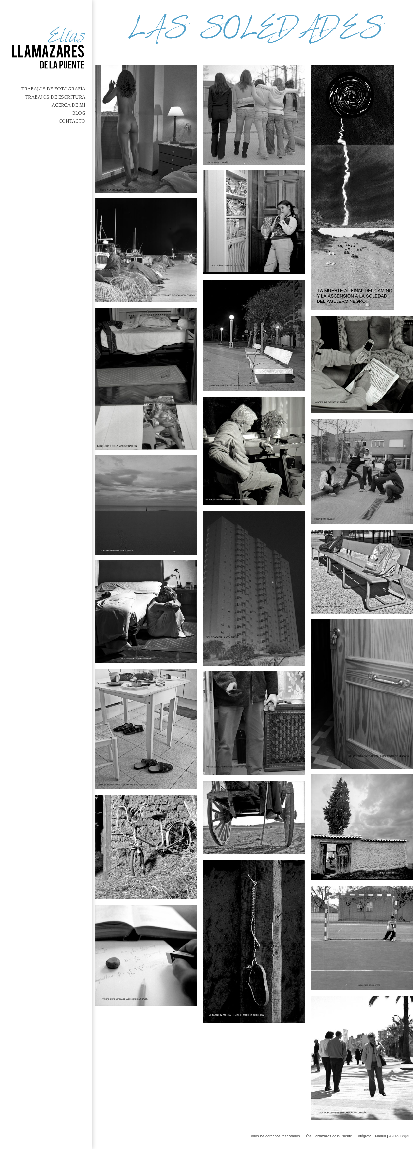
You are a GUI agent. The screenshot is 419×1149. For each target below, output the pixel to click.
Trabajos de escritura (55, 97)
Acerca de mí (68, 105)
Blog (78, 113)
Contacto (72, 121)
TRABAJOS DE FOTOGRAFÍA (53, 89)
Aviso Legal (399, 1136)
